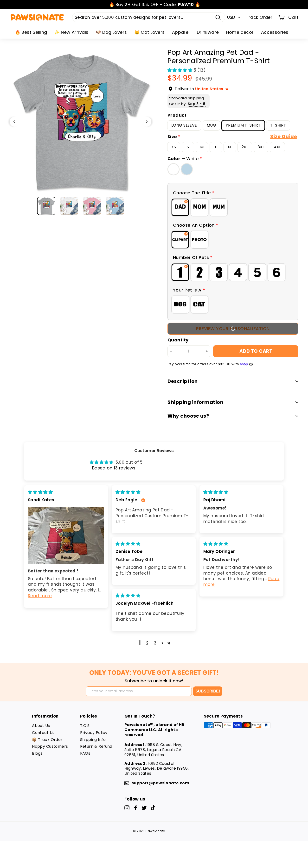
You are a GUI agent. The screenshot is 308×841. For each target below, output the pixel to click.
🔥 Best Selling (31, 32)
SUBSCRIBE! (207, 691)
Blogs (37, 753)
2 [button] (147, 643)
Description (182, 381)
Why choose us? (188, 416)
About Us (41, 725)
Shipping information (195, 402)
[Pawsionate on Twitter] (144, 807)
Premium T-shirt (243, 125)
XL (230, 147)
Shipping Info (93, 739)
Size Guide (283, 136)
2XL (245, 147)
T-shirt (278, 125)
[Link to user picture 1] (66, 535)
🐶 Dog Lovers (111, 32)
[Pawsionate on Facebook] (135, 807)
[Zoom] (80, 122)
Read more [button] (40, 596)
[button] (180, 70)
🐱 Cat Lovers (149, 32)
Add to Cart (255, 351)
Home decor (240, 32)
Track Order (259, 17)
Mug (211, 125)
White (173, 169)
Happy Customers (50, 746)
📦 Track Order (47, 739)
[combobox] (148, 17)
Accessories (275, 32)
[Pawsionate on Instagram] (126, 807)
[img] (40, 492)
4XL (277, 147)
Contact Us (43, 732)
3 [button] (155, 643)
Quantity (177, 340)
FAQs (85, 753)
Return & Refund (96, 746)
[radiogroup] (233, 207)
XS (173, 147)
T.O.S (85, 725)
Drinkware (208, 32)
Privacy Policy (94, 732)
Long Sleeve (184, 125)
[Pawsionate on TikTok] (152, 807)
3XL (261, 147)
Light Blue (186, 169)
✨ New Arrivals (71, 32)
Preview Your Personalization (233, 329)
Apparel (181, 32)
